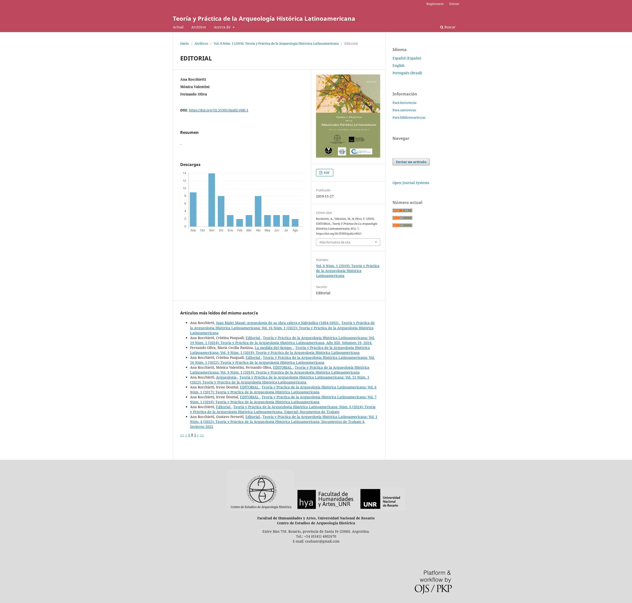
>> (202, 435)
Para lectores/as (404, 102)
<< (182, 435)
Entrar (454, 3)
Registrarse (435, 3)
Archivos (198, 27)
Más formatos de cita (334, 242)
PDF (326, 172)
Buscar (449, 27)
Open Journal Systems (411, 182)
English (399, 65)
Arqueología (226, 377)
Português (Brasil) (407, 73)
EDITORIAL (283, 367)
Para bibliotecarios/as (409, 117)
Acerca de (223, 27)
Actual (178, 27)
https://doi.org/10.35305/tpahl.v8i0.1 (218, 110)
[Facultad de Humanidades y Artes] (325, 509)
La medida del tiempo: (274, 347)
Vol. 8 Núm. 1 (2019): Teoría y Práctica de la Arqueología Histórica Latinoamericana (276, 43)
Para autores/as (404, 110)
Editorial (253, 337)
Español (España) (407, 58)
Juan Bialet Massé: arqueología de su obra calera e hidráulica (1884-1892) (277, 322)
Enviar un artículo (411, 162)
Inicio (184, 43)
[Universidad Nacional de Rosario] (380, 509)
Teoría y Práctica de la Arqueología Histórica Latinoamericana (264, 18)
